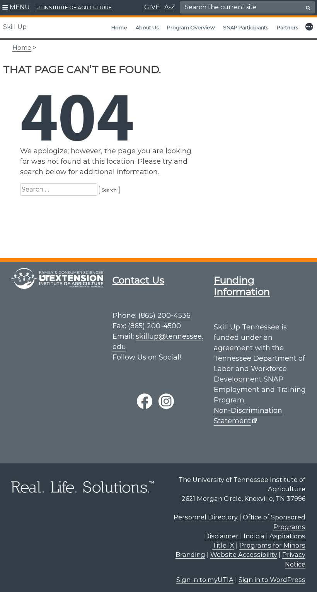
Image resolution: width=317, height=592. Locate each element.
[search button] (308, 8)
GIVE (152, 7)
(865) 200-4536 (164, 315)
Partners (287, 27)
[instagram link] (166, 401)
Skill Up (15, 27)
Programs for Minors (272, 545)
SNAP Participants (245, 27)
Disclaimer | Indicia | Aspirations (254, 536)
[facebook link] (144, 401)
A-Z (169, 7)
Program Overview (191, 27)
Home (119, 27)
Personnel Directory (206, 517)
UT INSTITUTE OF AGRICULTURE (74, 7)
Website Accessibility (243, 554)
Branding (190, 554)
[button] (16, 7)
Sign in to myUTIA (204, 580)
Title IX (223, 545)
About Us (147, 27)
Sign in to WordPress (272, 580)
